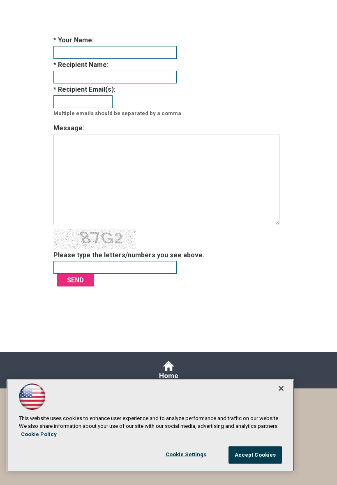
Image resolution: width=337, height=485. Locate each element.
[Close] (281, 388)
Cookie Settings (186, 454)
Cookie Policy (39, 434)
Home (168, 376)
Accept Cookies (255, 455)
